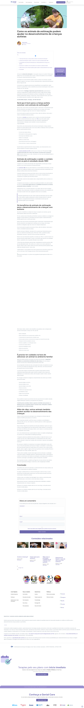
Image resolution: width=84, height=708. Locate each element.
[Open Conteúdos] (46, 2)
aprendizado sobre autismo (19, 637)
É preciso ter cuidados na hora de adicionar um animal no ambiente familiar (34, 65)
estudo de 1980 (22, 167)
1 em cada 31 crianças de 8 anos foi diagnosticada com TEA (41, 633)
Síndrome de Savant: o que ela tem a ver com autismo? (60, 559)
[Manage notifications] (82, 706)
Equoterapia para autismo (23, 492)
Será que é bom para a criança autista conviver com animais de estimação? (33, 58)
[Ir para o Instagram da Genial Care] (63, 597)
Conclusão (22, 69)
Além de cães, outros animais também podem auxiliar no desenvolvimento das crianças (36, 67)
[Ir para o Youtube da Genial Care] (63, 604)
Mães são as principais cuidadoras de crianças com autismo (47, 559)
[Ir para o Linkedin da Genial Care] (63, 593)
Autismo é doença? (22, 557)
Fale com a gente (60, 74)
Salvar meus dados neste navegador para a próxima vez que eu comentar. (42, 528)
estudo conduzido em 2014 (24, 150)
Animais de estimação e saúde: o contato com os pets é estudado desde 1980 (34, 60)
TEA (37, 118)
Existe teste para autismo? (35, 557)
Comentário (22, 506)
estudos (24, 117)
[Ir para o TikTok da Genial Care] (62, 607)
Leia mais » (19, 559)
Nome (21, 516)
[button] (20, 568)
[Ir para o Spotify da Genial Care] (62, 600)
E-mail (21, 521)
